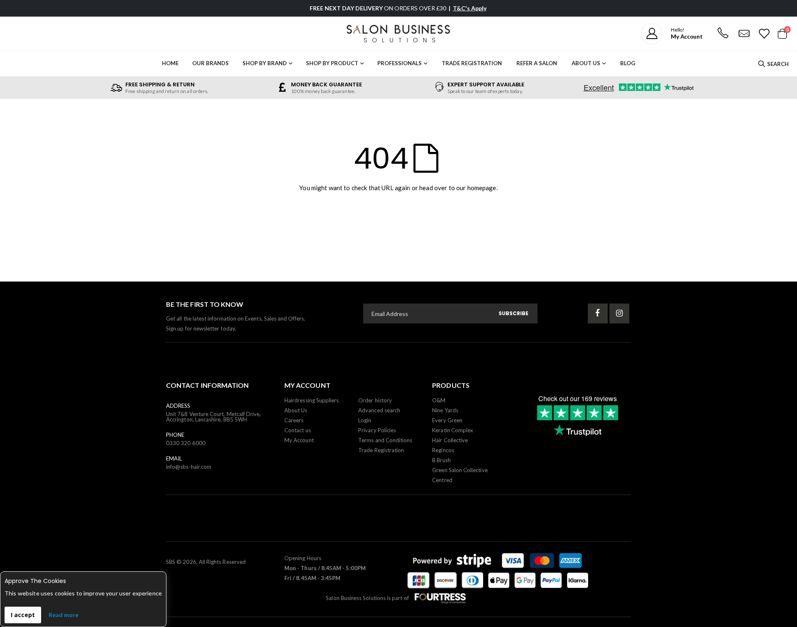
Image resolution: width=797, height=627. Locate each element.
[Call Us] (722, 33)
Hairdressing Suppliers (311, 400)
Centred (442, 480)
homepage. (482, 187)
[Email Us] (744, 33)
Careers (293, 420)
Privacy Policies (377, 430)
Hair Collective (450, 440)
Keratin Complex (452, 430)
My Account (299, 440)
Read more (63, 614)
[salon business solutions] (398, 33)
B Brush (441, 460)
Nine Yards (445, 410)
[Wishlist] (764, 34)
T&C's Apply (470, 8)
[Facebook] (598, 313)
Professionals (399, 63)
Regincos (443, 450)
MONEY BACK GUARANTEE (326, 84)
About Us (586, 63)
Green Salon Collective (459, 470)
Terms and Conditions (385, 440)
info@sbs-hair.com (188, 466)
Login (364, 420)
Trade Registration (472, 63)
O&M (438, 400)
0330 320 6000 (185, 443)
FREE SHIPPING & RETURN (160, 84)
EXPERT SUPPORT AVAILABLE (485, 84)
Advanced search (379, 410)
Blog (627, 63)
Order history (375, 400)
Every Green (447, 420)
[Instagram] (619, 313)
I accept (23, 615)
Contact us (297, 430)
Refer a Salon (536, 63)
